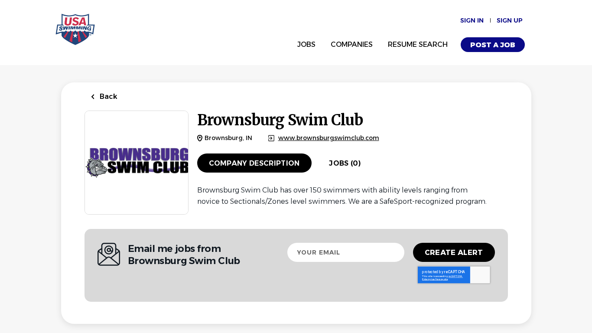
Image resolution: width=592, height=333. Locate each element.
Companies (352, 44)
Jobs (306, 44)
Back (107, 96)
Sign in (472, 20)
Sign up (510, 20)
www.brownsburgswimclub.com (328, 138)
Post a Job (492, 45)
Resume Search (418, 44)
